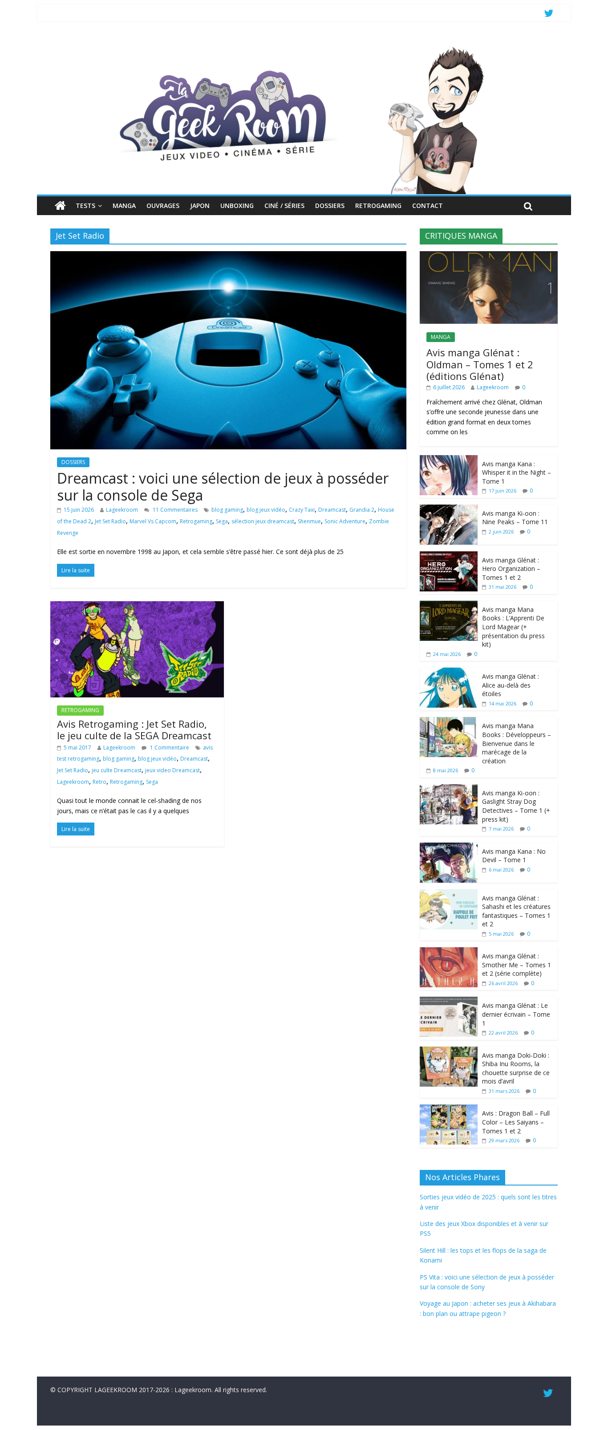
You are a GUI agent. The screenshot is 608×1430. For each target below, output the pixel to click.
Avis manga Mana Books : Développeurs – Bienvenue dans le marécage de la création (516, 743)
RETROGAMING (378, 205)
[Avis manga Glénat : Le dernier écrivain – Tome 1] (449, 1001)
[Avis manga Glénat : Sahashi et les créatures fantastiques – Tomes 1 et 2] (449, 894)
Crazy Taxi (302, 509)
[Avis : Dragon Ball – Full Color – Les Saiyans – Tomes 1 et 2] (449, 1109)
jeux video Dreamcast (172, 770)
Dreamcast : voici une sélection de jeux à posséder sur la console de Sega (223, 487)
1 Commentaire (169, 747)
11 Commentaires (174, 509)
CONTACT (427, 205)
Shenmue (309, 521)
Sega (222, 521)
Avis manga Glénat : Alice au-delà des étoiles (510, 685)
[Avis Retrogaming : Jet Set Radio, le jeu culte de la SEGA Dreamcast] (137, 606)
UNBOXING (237, 205)
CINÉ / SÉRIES (284, 205)
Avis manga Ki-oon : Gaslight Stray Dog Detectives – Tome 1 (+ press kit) (516, 806)
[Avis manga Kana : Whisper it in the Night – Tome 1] (449, 460)
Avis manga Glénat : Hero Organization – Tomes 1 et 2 (511, 569)
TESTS (85, 205)
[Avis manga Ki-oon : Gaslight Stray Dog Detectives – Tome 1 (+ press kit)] (449, 789)
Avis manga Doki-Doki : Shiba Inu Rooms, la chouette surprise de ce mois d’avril (516, 1068)
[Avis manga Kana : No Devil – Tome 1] (449, 847)
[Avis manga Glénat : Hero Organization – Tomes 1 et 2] (449, 556)
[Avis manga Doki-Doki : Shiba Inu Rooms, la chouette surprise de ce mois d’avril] (449, 1051)
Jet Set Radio (110, 521)
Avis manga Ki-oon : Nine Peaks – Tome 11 (515, 517)
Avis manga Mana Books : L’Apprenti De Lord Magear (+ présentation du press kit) (513, 626)
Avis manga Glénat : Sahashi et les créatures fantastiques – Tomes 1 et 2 (516, 911)
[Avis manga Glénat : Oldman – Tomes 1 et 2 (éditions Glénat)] (489, 256)
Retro (99, 782)
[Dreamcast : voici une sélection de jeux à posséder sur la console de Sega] (228, 256)
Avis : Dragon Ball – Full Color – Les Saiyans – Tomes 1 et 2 (516, 1122)
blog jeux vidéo (266, 509)
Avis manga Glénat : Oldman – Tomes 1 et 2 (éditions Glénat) (479, 364)
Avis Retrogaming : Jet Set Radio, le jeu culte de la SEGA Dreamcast (134, 729)
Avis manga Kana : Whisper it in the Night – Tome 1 (516, 472)
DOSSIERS (330, 205)
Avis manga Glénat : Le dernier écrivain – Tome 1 (516, 1014)
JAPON (200, 205)
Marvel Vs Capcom (153, 521)
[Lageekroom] (304, 47)
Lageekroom (122, 509)
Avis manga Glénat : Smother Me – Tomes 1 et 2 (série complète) (516, 965)
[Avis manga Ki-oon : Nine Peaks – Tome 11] (449, 509)
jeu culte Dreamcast (117, 770)
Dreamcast (332, 509)
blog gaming (227, 509)
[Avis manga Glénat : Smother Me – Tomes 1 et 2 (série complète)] (449, 952)
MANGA (124, 205)
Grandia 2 (361, 509)
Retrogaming (196, 521)
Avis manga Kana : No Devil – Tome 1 (514, 855)
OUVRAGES (162, 205)
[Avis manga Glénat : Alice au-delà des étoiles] (449, 672)
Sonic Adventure (344, 521)
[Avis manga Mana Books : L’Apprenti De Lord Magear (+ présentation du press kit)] (449, 605)
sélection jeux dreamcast (262, 521)
